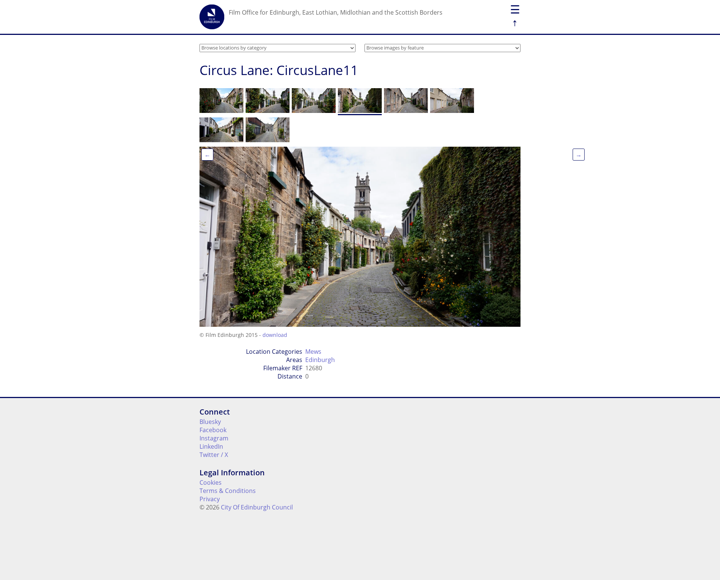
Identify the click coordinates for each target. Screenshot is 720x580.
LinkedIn (211, 446)
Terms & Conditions (228, 491)
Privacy (210, 499)
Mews (313, 351)
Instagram (214, 438)
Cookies (211, 482)
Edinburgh (320, 360)
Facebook (213, 430)
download (274, 334)
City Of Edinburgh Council (257, 507)
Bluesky (210, 422)
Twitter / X (214, 455)
